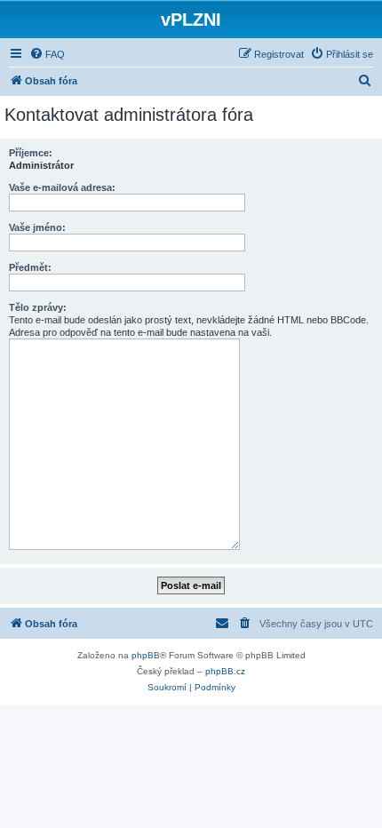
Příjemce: (30, 152)
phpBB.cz (225, 671)
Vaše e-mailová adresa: (62, 187)
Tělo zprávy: (38, 307)
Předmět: (30, 267)
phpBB (145, 655)
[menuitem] (47, 54)
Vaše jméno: (37, 227)
